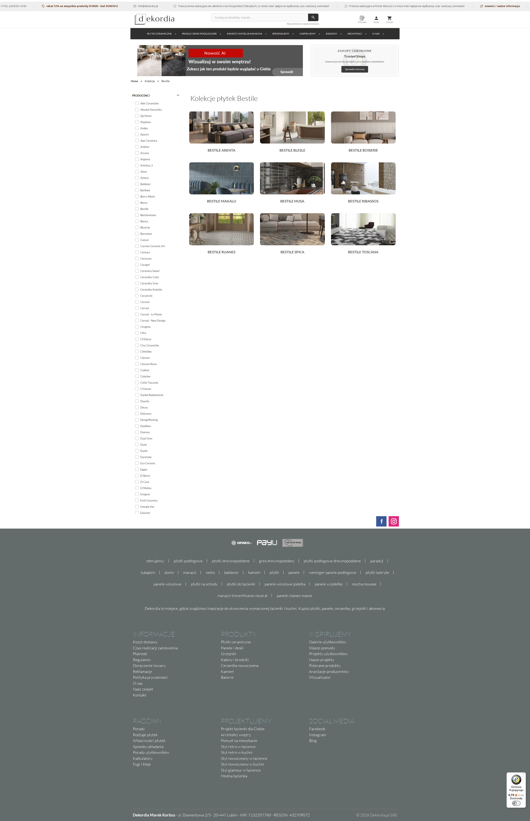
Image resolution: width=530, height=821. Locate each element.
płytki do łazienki (241, 584)
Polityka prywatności (150, 677)
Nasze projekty (321, 659)
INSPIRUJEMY (308, 33)
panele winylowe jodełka (285, 584)
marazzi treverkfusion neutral (242, 595)
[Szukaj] (313, 17)
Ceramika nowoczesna (239, 665)
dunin (169, 572)
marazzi (189, 572)
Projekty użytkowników (328, 653)
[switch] (516, 803)
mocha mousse (364, 584)
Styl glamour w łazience (241, 770)
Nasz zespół (143, 689)
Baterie (227, 677)
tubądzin (148, 572)
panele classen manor (295, 595)
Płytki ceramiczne (159, 33)
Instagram (317, 734)
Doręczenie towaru (149, 665)
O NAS (375, 33)
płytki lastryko (377, 572)
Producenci (141, 95)
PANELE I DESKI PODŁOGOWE (199, 33)
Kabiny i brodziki (235, 659)
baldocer (231, 572)
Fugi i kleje (142, 764)
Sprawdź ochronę (354, 69)
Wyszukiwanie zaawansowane (303, 23)
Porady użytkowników (151, 752)
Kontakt (139, 695)
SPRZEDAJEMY (280, 33)
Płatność (140, 653)
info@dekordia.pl (131, 6)
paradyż (376, 560)
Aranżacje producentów (329, 671)
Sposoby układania (148, 746)
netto (210, 572)
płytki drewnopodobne (231, 560)
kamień (254, 572)
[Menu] (523, 774)
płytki (274, 572)
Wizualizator (320, 677)
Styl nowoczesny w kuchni (242, 764)
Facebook (317, 728)
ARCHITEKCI (354, 33)
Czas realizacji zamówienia (155, 647)
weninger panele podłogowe (332, 572)
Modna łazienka (234, 775)
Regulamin (142, 659)
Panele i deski (232, 647)
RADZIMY (331, 33)
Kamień (227, 671)
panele (294, 572)
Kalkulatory (142, 758)
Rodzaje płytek (145, 734)
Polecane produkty (324, 665)
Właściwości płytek (149, 740)
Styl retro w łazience (238, 746)
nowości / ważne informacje (484, 6)
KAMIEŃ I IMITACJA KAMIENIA (244, 33)
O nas (137, 683)
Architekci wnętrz (236, 734)
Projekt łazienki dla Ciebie (243, 728)
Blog (313, 740)
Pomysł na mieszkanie (239, 740)
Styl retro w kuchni (237, 752)
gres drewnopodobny (276, 560)
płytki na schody (204, 584)
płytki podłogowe (188, 560)
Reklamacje (142, 671)
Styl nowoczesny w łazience (244, 758)
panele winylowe (168, 584)
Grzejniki (228, 653)
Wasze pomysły (322, 647)
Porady (139, 728)
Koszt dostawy (145, 641)
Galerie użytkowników (327, 641)
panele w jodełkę (329, 584)
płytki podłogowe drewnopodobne (332, 560)
